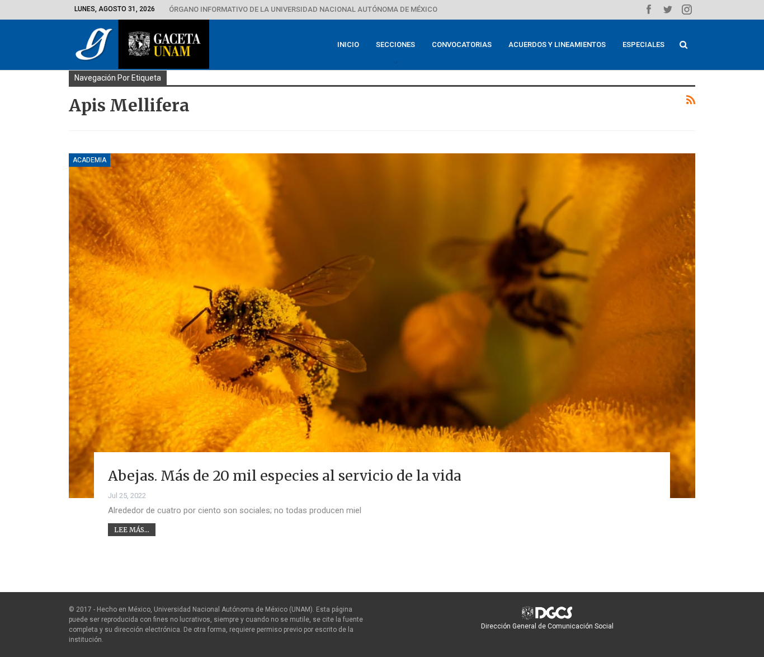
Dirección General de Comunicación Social (547, 626)
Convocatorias (462, 44)
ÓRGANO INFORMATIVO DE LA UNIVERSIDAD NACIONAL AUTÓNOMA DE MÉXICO (303, 9)
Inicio (348, 44)
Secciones (395, 44)
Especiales (643, 44)
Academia (89, 160)
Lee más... (131, 529)
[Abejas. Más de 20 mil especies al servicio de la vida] (382, 325)
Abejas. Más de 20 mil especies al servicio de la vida (284, 476)
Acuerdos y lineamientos (557, 44)
